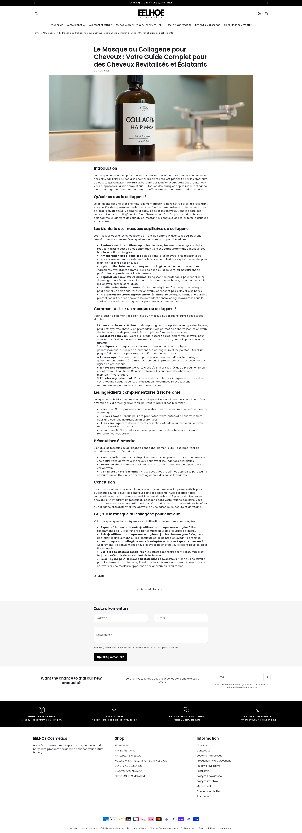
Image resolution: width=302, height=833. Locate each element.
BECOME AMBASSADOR (129, 771)
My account (204, 786)
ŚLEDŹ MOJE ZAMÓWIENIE (130, 776)
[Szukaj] (36, 13)
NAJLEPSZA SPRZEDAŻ (128, 755)
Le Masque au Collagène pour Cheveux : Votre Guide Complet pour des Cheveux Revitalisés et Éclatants (116, 33)
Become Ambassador (210, 755)
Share (101, 575)
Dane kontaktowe (207, 828)
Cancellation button (209, 791)
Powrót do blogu (153, 589)
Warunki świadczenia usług (164, 828)
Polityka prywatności (137, 828)
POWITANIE (122, 745)
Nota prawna (225, 828)
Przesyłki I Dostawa (208, 766)
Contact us (203, 750)
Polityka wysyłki (188, 828)
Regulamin (203, 771)
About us (202, 745)
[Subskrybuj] (266, 677)
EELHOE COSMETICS (88, 828)
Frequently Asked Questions (214, 760)
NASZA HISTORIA (125, 750)
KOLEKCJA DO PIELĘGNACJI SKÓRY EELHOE (141, 760)
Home (36, 33)
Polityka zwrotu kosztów (112, 828)
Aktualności (49, 33)
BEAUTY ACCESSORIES (128, 766)
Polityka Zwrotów (207, 781)
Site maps (203, 796)
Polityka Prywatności (209, 776)
